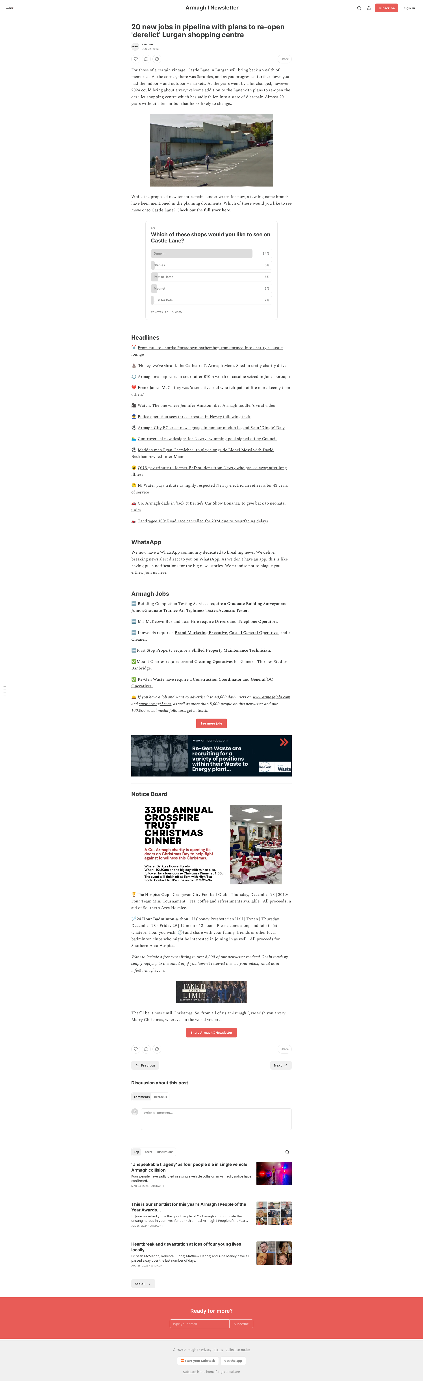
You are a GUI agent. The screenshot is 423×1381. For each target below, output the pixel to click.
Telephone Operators (257, 621)
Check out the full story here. (203, 210)
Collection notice (238, 1350)
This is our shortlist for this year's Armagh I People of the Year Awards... (188, 1207)
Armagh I (148, 44)
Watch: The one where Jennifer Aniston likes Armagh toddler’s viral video (206, 405)
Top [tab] (136, 1152)
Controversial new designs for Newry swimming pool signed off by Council (207, 439)
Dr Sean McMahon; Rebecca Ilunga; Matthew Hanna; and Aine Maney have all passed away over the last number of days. (190, 1258)
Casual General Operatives (254, 633)
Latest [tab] (147, 1152)
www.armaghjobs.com (271, 697)
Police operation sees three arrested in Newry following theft (194, 417)
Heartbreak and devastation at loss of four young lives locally (186, 1247)
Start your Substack (200, 1361)
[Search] (359, 8)
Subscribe (386, 8)
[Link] (125, 337)
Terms (218, 1350)
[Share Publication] (368, 8)
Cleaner (138, 639)
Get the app (233, 1361)
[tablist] (150, 1097)
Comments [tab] (142, 1097)
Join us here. (155, 572)
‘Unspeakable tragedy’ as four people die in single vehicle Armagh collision (189, 1167)
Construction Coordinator (217, 679)
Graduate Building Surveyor (253, 604)
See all (140, 1283)
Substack (189, 1372)
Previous (148, 1065)
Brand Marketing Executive (201, 633)
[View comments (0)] (146, 59)
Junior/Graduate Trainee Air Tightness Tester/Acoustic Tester (189, 610)
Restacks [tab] (160, 1097)
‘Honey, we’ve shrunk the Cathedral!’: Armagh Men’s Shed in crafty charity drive (212, 365)
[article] (211, 1178)
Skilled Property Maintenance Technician (230, 650)
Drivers (222, 621)
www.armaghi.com (155, 704)
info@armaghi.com (147, 970)
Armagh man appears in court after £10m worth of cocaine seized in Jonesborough (214, 376)
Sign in (409, 8)
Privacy (206, 1350)
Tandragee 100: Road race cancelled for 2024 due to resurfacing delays (203, 521)
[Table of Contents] (5, 690)
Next (278, 1065)
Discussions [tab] (165, 1152)
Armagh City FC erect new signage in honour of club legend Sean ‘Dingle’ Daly (211, 428)
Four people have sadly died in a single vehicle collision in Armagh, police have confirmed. (191, 1178)
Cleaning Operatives (213, 661)
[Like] (135, 59)
